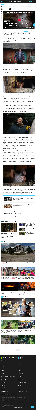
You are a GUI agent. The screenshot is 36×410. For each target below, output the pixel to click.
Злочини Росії (3, 382)
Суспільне (12, 404)
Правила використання (22, 391)
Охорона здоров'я (21, 374)
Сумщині (26, 30)
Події (2, 368)
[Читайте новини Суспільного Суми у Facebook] (2, 400)
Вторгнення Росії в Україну (23, 362)
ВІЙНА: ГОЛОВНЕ (13, 1)
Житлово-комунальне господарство (8, 376)
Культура (20, 370)
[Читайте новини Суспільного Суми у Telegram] (11, 400)
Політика (2, 380)
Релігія (19, 380)
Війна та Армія (21, 383)
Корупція (20, 368)
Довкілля (6, 4)
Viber (20, 213)
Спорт (2, 383)
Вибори (2, 373)
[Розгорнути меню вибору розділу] (9, 1)
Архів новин (20, 389)
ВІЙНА (2, 364)
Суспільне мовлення (5, 391)
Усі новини (19, 1)
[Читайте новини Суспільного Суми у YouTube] (7, 400)
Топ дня (19, 385)
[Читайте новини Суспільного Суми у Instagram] (4, 400)
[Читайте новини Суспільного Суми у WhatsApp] (14, 400)
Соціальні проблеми (22, 382)
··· (26, 1)
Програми (20, 392)
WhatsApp (20, 211)
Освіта (19, 371)
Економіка (3, 371)
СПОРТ (19, 364)
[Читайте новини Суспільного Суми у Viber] (9, 400)
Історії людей (20, 379)
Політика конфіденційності (6, 392)
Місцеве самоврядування (23, 377)
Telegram (15, 211)
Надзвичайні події (21, 373)
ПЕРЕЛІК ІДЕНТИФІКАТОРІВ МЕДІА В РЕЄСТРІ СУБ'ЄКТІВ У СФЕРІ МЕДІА (8, 394)
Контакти (2, 389)
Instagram (15, 216)
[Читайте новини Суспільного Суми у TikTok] (16, 400)
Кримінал (2, 370)
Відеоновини (10, 4)
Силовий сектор (4, 379)
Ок (32, 406)
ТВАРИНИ (2, 4)
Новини (2, 362)
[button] (1, 11)
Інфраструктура (21, 376)
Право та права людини (5, 377)
